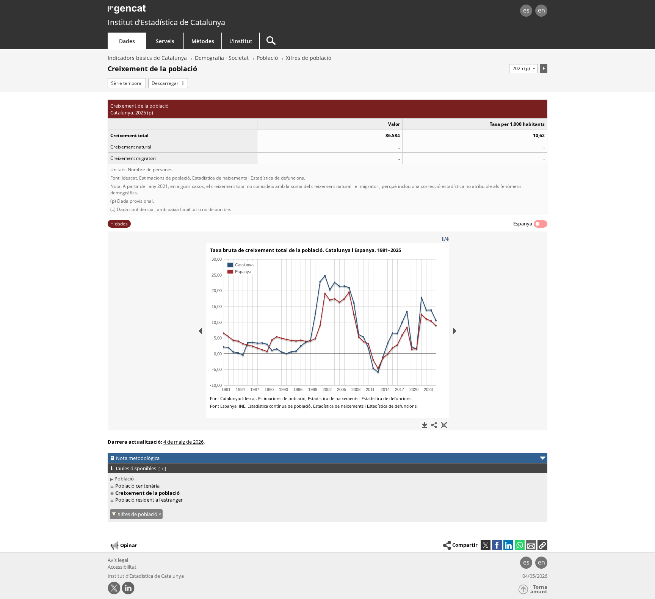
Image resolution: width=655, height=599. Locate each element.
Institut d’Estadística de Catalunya (166, 22)
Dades (127, 41)
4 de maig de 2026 (183, 441)
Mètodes (202, 41)
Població (267, 57)
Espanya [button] (522, 223)
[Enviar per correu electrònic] (531, 545)
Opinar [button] (128, 545)
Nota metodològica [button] (138, 458)
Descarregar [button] (165, 83)
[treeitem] (326, 478)
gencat (196, 11)
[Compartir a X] (485, 545)
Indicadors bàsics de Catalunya (147, 57)
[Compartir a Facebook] (497, 545)
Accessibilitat (122, 566)
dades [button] (121, 224)
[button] (542, 545)
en (541, 10)
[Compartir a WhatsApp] (520, 545)
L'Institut (240, 41)
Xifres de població (308, 57)
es (526, 10)
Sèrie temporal (127, 83)
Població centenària (137, 485)
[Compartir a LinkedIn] (508, 545)
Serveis (165, 41)
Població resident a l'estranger (149, 499)
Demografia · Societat (222, 57)
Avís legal (118, 560)
